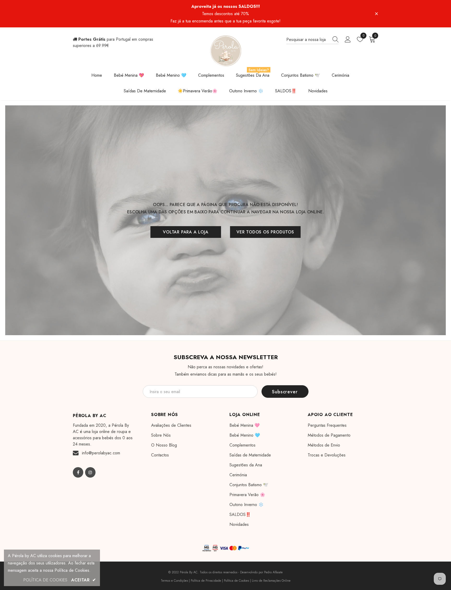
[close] (376, 13)
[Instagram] (90, 472)
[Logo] (225, 51)
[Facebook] (78, 472)
